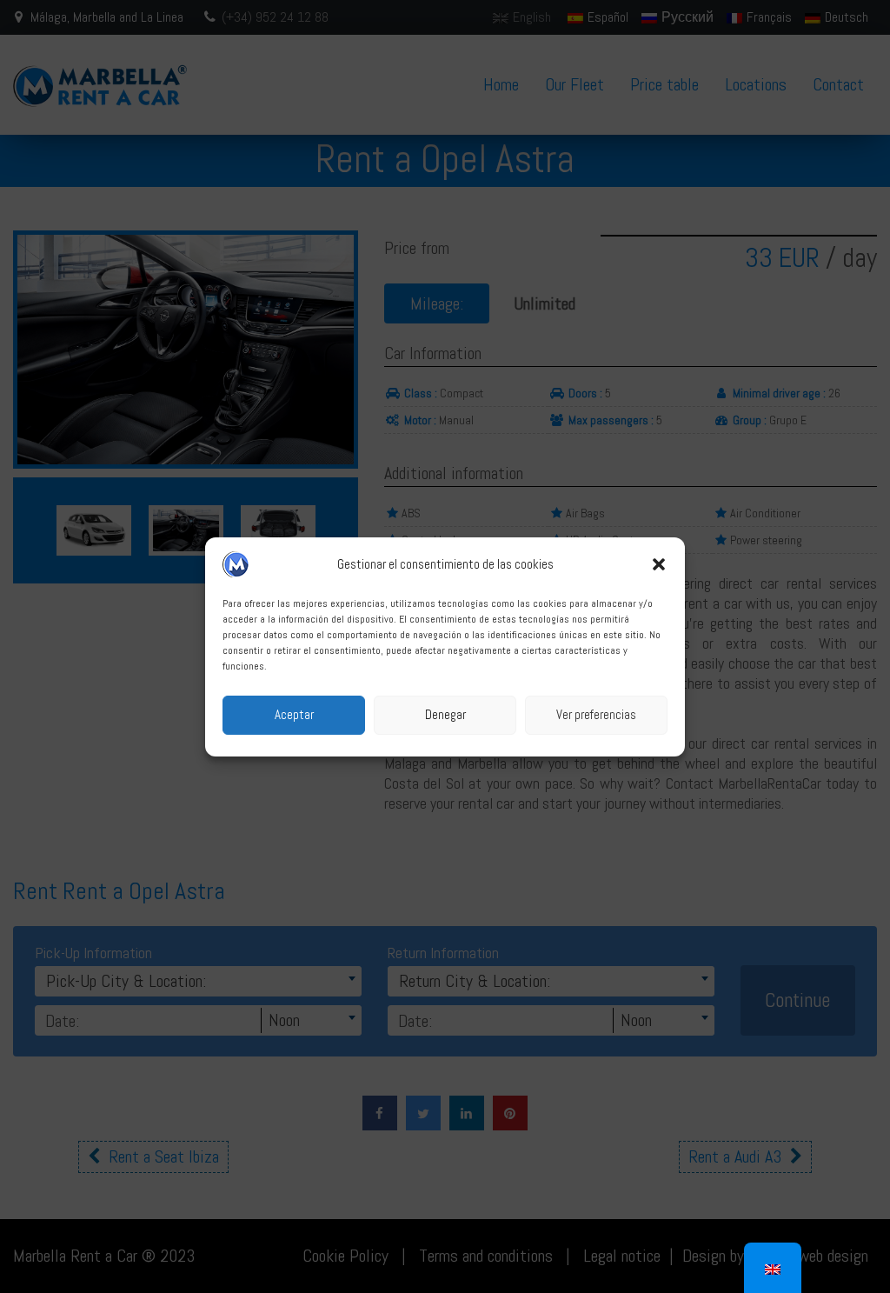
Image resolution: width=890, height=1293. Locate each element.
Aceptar (294, 714)
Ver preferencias (596, 714)
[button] (659, 564)
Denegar (445, 714)
